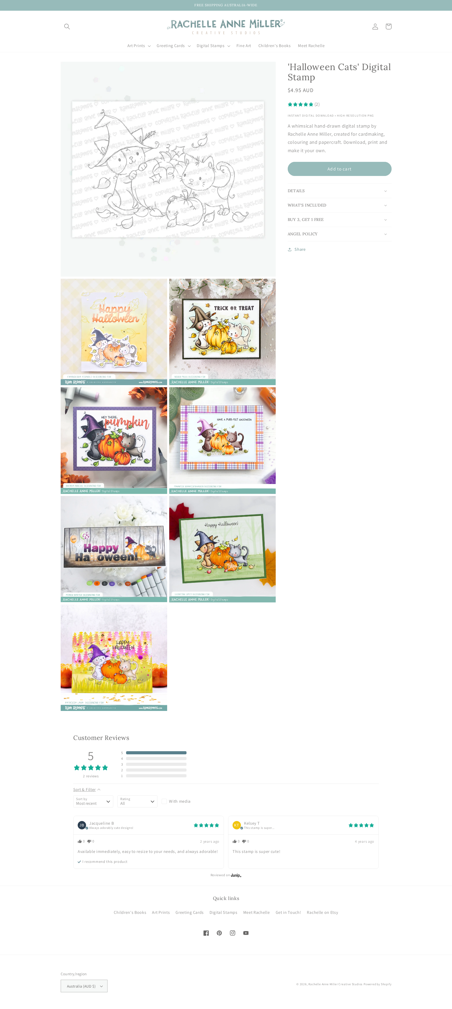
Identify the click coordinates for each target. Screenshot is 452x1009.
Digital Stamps (224, 912)
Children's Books (130, 912)
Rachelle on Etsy (322, 912)
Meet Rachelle (256, 912)
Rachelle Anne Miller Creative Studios (335, 984)
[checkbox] (182, 801)
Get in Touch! (288, 912)
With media (180, 801)
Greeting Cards (190, 912)
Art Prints (161, 912)
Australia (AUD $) (81, 986)
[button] (67, 26)
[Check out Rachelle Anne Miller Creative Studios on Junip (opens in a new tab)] (235, 875)
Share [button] (300, 249)
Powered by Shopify (378, 984)
